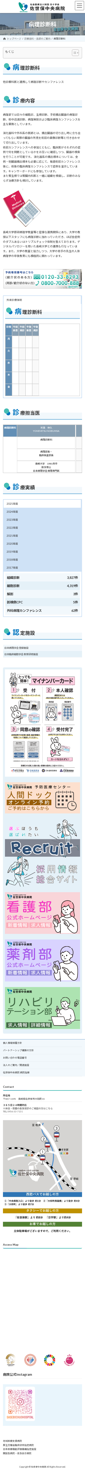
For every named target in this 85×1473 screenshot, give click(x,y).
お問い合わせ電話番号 (15, 1057)
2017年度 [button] (12, 567)
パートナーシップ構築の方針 (18, 1050)
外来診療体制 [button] (14, 300)
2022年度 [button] (12, 527)
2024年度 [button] (12, 511)
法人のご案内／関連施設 (16, 1065)
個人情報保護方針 (12, 1042)
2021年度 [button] (12, 535)
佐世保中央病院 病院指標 (16, 1072)
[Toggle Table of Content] (73, 52)
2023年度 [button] (12, 519)
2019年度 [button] (12, 551)
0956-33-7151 (15, 1111)
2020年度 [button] (12, 543)
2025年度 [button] (12, 503)
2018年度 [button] (12, 559)
